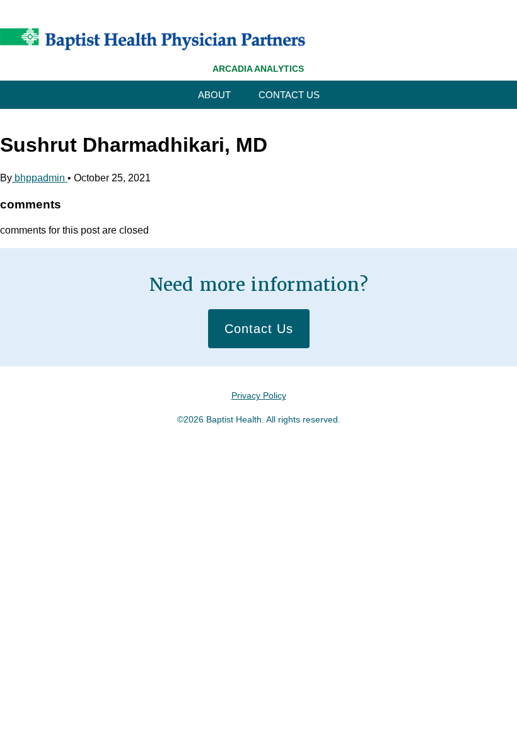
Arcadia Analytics (258, 69)
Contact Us (289, 94)
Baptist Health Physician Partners (152, 39)
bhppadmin (39, 178)
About (214, 94)
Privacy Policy (258, 395)
